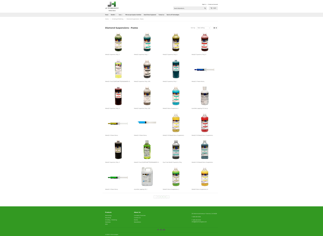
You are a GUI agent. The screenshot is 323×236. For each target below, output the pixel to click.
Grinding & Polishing (117, 19)
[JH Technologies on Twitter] (158, 230)
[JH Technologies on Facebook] (161, 230)
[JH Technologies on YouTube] (164, 230)
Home (107, 19)
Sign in (204, 4)
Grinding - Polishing (111, 220)
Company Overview (140, 215)
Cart (214, 8)
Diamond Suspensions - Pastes (135, 19)
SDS (106, 224)
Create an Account (213, 4)
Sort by (193, 28)
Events (136, 220)
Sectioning (108, 215)
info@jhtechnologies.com (199, 222)
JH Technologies (113, 234)
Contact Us (137, 217)
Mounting (108, 217)
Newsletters (137, 222)
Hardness (108, 222)
